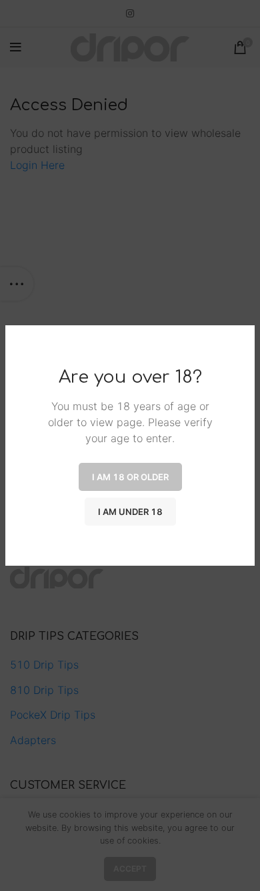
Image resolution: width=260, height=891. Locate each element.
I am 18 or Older (130, 477)
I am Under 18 (130, 511)
